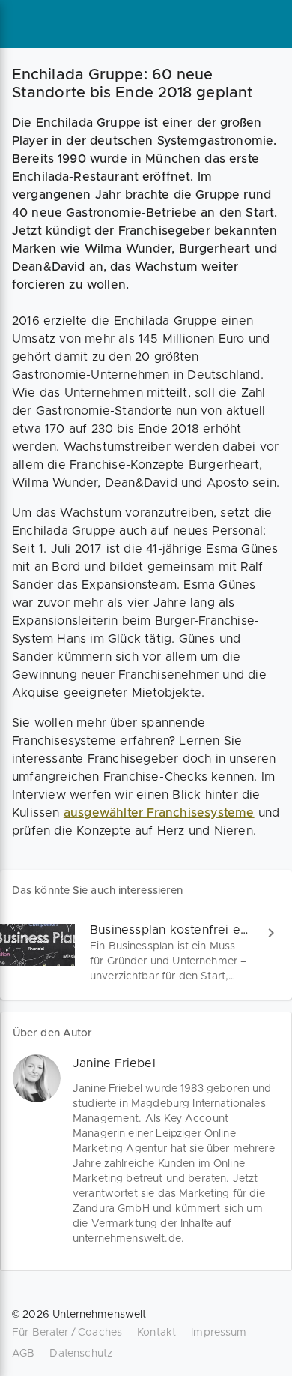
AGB (23, 1353)
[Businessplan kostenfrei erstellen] (146, 953)
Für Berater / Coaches (67, 1332)
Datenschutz (80, 1353)
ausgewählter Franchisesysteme (159, 813)
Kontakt (156, 1332)
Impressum (218, 1332)
